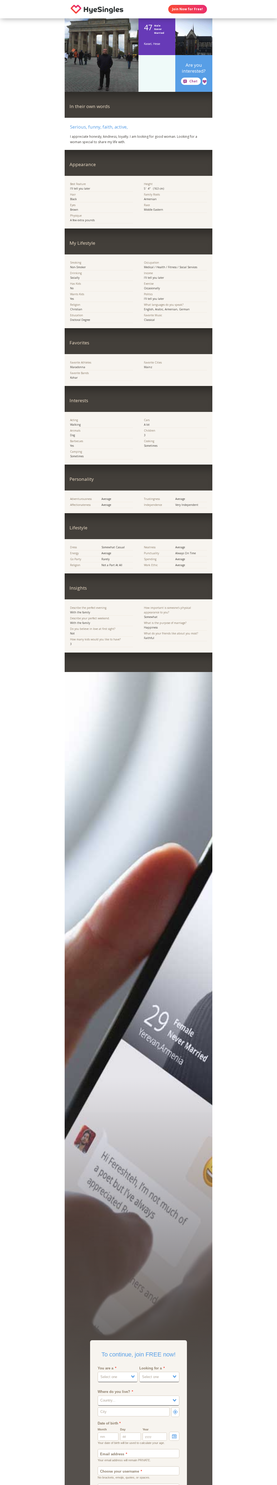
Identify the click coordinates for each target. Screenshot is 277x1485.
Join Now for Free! (187, 9)
